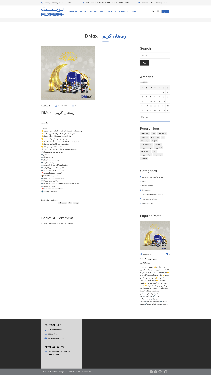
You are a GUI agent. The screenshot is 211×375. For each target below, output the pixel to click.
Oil (70, 203)
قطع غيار (144, 158)
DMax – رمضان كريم (149, 258)
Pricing (83, 11)
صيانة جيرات (158, 155)
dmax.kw (45, 123)
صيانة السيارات (146, 155)
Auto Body (145, 134)
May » (148, 117)
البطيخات (158, 144)
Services (73, 11)
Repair (154, 141)
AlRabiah (46, 106)
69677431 (124, 3)
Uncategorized (148, 203)
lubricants (62, 203)
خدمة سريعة (145, 151)
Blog (134, 11)
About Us (112, 11)
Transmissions (146, 144)
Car (153, 134)
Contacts (123, 11)
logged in (54, 223)
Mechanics (155, 137)
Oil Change (145, 141)
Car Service (162, 134)
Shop (102, 11)
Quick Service (147, 186)
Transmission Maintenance (152, 194)
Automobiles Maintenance (152, 177)
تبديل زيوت (158, 148)
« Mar (142, 117)
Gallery (93, 11)
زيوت (76, 203)
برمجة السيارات (146, 148)
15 (163, 101)
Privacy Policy (86, 372)
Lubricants (54, 200)
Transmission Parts (149, 199)
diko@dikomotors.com (56, 338)
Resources (146, 190)
